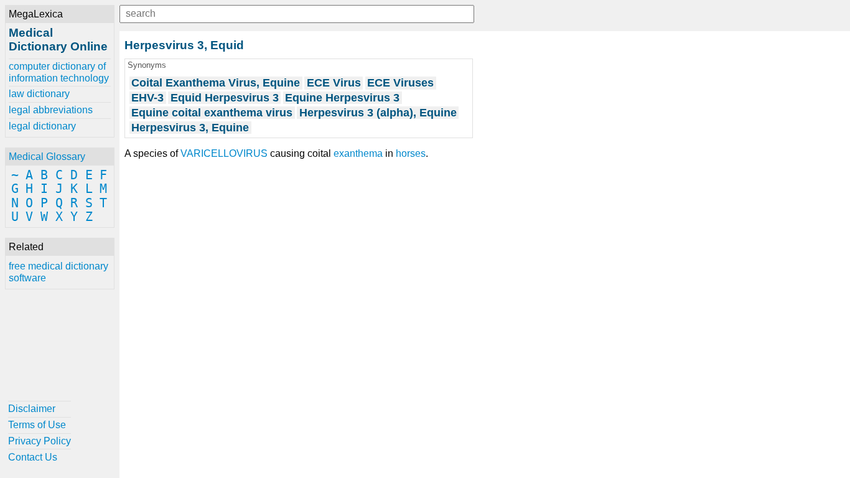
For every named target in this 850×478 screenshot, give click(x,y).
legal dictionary (42, 126)
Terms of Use (37, 424)
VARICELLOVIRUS (224, 153)
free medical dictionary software (58, 272)
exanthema (358, 153)
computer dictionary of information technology (59, 72)
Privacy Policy (39, 441)
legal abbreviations (51, 110)
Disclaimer (31, 408)
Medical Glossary (47, 156)
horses (411, 153)
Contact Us (32, 457)
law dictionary (39, 93)
